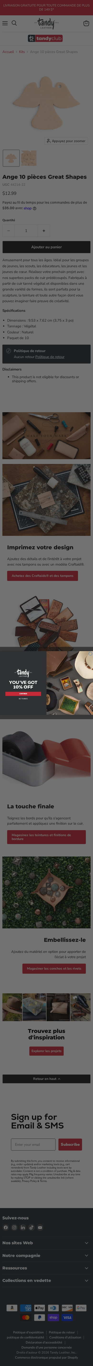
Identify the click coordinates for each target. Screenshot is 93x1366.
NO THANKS (23, 699)
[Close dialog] (90, 653)
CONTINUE (23, 694)
